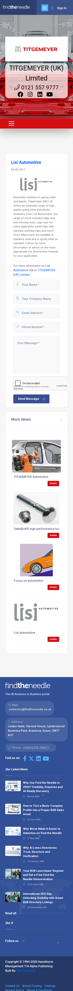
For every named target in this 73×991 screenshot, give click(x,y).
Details (53, 483)
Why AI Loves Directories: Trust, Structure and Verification (40, 852)
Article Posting (32, 986)
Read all (11, 913)
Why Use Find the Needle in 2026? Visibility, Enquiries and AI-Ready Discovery (43, 787)
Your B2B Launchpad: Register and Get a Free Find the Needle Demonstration (43, 875)
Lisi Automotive (24, 632)
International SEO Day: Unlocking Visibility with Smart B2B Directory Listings (43, 898)
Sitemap (50, 986)
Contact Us (12, 986)
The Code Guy (25, 970)
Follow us (12, 941)
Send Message (28, 399)
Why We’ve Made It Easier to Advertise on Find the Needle (42, 831)
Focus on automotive (28, 580)
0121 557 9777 (39, 87)
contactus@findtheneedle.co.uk (30, 709)
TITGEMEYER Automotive (31, 477)
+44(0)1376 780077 (36, 747)
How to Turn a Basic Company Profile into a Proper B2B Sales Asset (43, 810)
